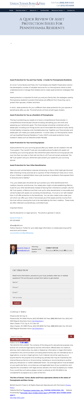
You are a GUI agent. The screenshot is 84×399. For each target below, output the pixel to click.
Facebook (50, 250)
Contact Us (71, 10)
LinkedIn (61, 250)
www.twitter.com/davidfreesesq (21, 233)
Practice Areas (21, 10)
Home (11, 10)
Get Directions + (38, 321)
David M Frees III (16, 218)
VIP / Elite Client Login (20, 340)
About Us (33, 10)
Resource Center (57, 10)
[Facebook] (20, 343)
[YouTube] (26, 343)
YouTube (69, 250)
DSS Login (20, 398)
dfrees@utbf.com (23, 250)
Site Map (13, 398)
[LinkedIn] (24, 343)
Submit (17, 303)
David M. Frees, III (23, 248)
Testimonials (44, 10)
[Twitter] (22, 343)
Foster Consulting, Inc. (54, 390)
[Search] (71, 336)
